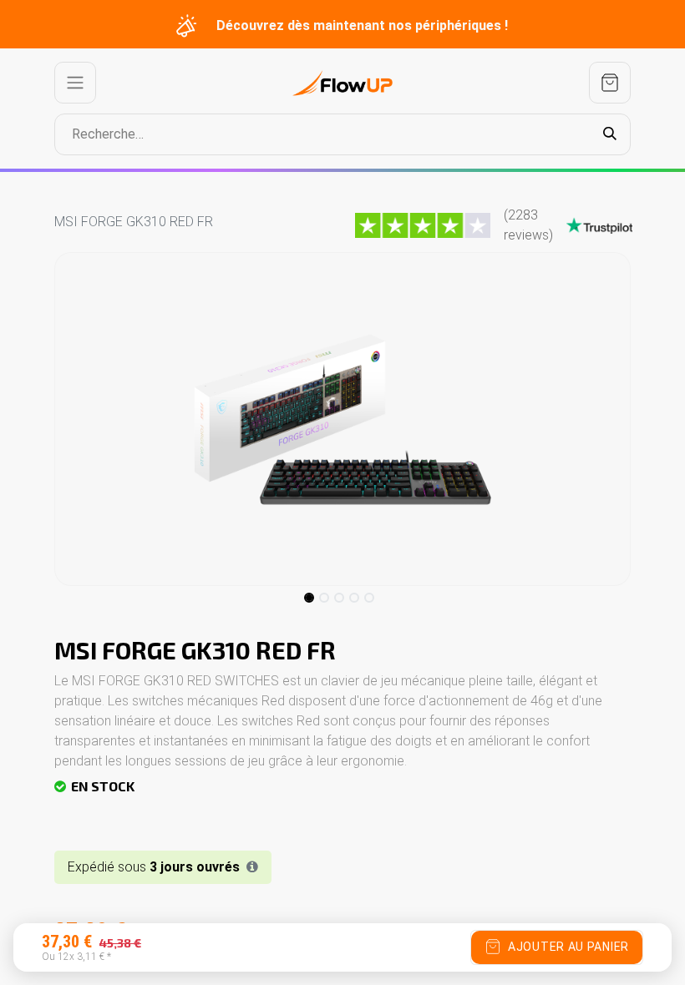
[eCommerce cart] (610, 83)
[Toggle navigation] (75, 83)
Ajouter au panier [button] (568, 946)
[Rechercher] (610, 134)
